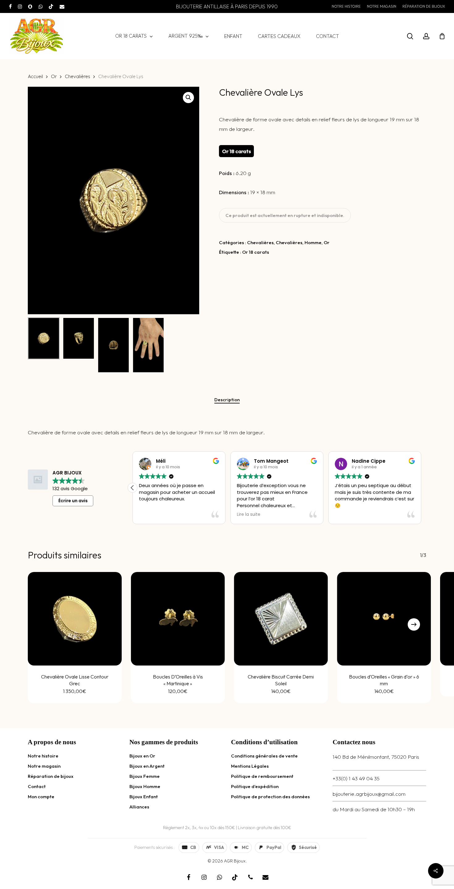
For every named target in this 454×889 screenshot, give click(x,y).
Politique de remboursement (262, 776)
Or (54, 76)
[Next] (414, 624)
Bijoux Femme (144, 776)
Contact (37, 786)
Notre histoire (43, 756)
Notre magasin (44, 766)
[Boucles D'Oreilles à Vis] (178, 619)
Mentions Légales (250, 766)
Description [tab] (227, 400)
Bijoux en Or (142, 756)
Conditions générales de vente (264, 756)
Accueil (35, 76)
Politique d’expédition (255, 786)
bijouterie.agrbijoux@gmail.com (369, 794)
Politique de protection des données (270, 796)
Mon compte (41, 796)
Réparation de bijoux (51, 776)
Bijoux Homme (144, 786)
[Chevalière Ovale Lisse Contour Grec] (75, 619)
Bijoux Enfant (143, 796)
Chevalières (77, 76)
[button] (188, 97)
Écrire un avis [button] (73, 501)
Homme (313, 242)
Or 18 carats (255, 252)
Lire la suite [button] (248, 514)
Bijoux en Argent (147, 766)
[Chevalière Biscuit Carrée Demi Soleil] (281, 619)
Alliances (139, 807)
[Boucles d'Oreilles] (384, 619)
